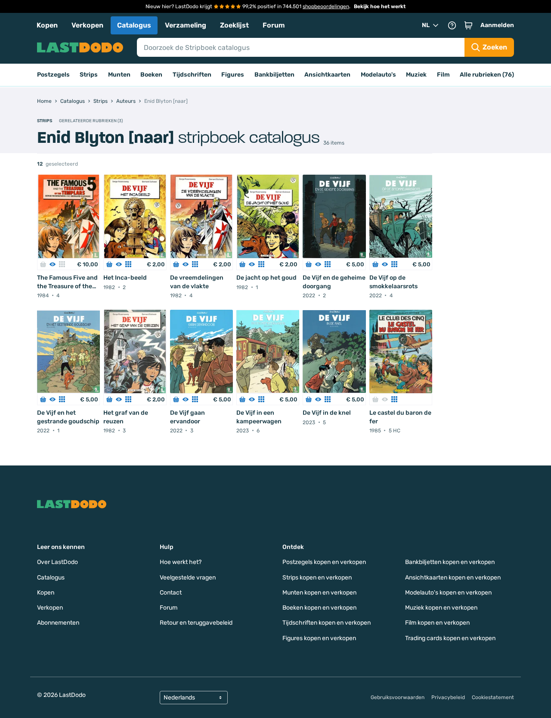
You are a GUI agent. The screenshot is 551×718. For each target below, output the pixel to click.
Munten (119, 74)
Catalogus (134, 25)
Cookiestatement (493, 697)
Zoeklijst (234, 25)
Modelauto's (378, 74)
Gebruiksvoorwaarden (397, 697)
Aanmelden (497, 25)
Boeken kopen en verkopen (319, 607)
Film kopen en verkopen (437, 622)
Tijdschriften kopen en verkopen (326, 622)
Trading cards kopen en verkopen (450, 638)
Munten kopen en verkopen (319, 592)
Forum (274, 25)
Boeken (151, 74)
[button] (468, 25)
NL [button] (426, 25)
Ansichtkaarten (327, 74)
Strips (89, 74)
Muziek (416, 74)
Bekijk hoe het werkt (380, 6)
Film (443, 74)
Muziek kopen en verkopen (441, 607)
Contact (171, 592)
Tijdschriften (192, 74)
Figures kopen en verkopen (319, 638)
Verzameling (185, 25)
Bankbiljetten (274, 74)
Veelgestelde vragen (188, 577)
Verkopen (87, 25)
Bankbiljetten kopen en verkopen (450, 562)
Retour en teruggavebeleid (196, 622)
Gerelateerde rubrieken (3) (91, 120)
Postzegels (53, 74)
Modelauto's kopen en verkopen (448, 592)
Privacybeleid (448, 697)
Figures (232, 74)
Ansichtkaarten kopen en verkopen (453, 577)
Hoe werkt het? (180, 562)
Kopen (47, 25)
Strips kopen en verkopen (317, 577)
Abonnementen (58, 622)
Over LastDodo (57, 562)
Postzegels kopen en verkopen (324, 562)
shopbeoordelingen (326, 6)
